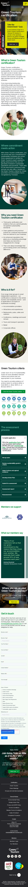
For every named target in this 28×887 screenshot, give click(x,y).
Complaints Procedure (14, 815)
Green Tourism (14, 785)
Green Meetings (14, 788)
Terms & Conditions (14, 807)
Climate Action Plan (14, 802)
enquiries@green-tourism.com (11, 623)
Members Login (14, 841)
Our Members (14, 844)
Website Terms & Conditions (14, 810)
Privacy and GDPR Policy (14, 805)
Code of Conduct (14, 813)
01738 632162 (14, 831)
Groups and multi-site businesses (14, 791)
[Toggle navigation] (25, 4)
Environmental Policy (14, 800)
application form (15, 442)
